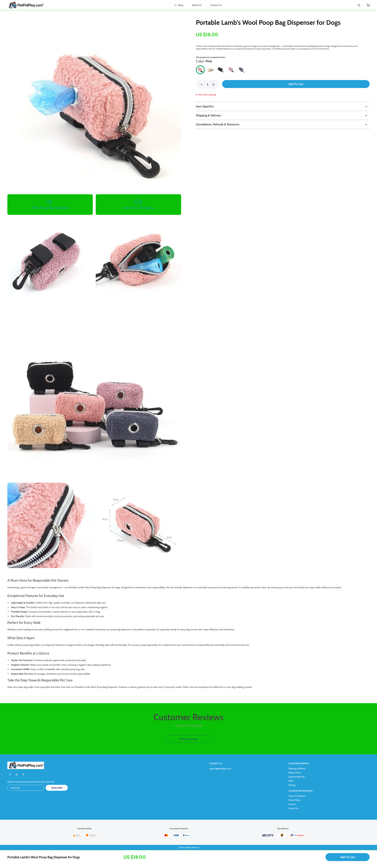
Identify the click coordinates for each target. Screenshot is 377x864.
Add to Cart (347, 857)
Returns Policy (294, 772)
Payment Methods (296, 776)
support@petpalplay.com (220, 768)
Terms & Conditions (297, 796)
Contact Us (216, 5)
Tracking (291, 785)
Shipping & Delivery (297, 768)
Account (292, 804)
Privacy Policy (294, 800)
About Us (197, 5)
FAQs (290, 781)
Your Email (14, 787)
